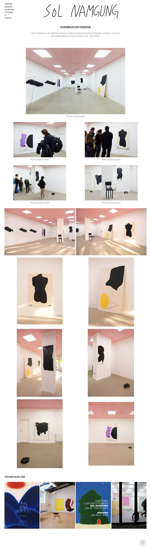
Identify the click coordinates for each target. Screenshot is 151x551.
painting (8, 4)
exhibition (9, 9)
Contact (8, 18)
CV (5, 15)
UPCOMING (8, 12)
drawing (8, 6)
